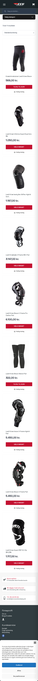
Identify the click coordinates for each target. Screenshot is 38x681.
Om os (4, 614)
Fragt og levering (7, 630)
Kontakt (4, 628)
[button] (35, 643)
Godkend (19, 665)
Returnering (6, 632)
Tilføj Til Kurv (19, 87)
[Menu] (4, 4)
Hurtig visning (20, 92)
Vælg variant (19, 147)
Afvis (19, 671)
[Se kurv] (33, 4)
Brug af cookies (7, 616)
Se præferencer (19, 676)
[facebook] (3, 635)
